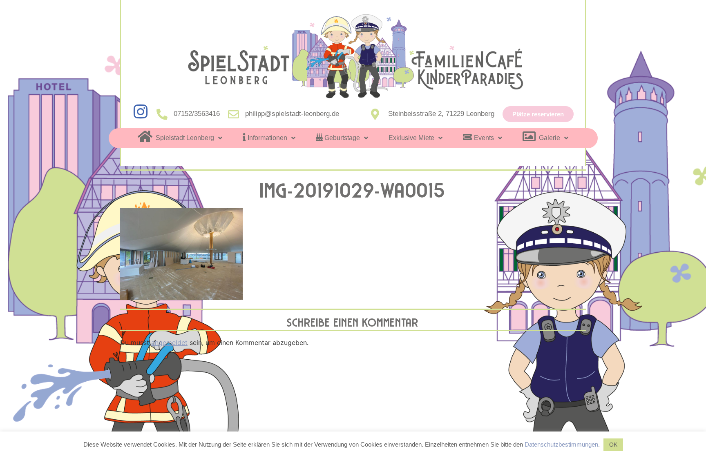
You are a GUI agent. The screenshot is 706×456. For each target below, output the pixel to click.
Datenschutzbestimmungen (561, 444)
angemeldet (169, 342)
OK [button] (613, 444)
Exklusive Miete (411, 137)
